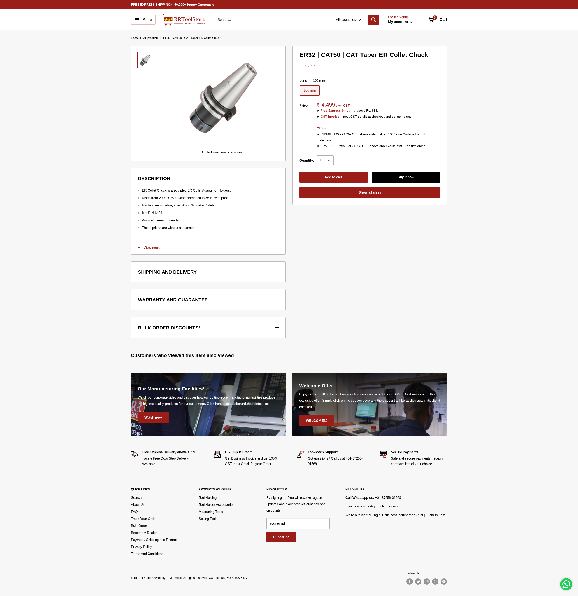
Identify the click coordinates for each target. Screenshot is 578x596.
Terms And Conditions (147, 554)
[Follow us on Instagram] (427, 581)
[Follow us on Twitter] (418, 581)
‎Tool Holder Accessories (216, 505)
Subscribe (281, 537)
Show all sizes (370, 192)
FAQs (135, 512)
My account (398, 22)
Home (135, 38)
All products (151, 38)
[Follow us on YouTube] (444, 581)
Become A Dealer (144, 533)
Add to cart (333, 177)
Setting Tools (208, 519)
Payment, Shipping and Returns (154, 540)
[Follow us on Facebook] (409, 581)
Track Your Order (143, 519)
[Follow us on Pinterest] (435, 581)
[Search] (373, 20)
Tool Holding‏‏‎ (208, 498)
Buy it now (405, 177)
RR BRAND (307, 66)
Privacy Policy (141, 547)
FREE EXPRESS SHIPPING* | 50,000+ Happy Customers (172, 4)
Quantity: (306, 160)
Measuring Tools (211, 512)
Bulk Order (139, 526)
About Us (138, 505)
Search (136, 498)
